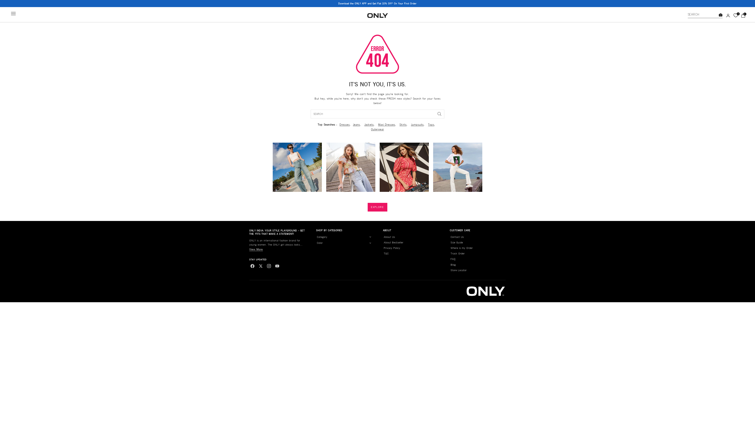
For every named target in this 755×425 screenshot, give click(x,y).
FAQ (453, 259)
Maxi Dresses (386, 124)
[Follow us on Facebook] (252, 266)
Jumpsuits (417, 124)
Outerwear (377, 129)
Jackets (369, 124)
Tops (431, 124)
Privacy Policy (392, 248)
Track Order (458, 253)
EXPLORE (377, 207)
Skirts (403, 124)
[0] (736, 16)
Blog (453, 264)
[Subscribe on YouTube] (277, 266)
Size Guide (457, 242)
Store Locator (459, 270)
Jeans (356, 124)
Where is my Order (462, 248)
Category (322, 237)
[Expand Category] (370, 237)
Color (320, 242)
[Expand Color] (370, 243)
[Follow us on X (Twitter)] (260, 266)
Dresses (345, 124)
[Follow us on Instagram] (269, 266)
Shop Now (402, 4)
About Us (389, 237)
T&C (386, 253)
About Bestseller (393, 242)
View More (256, 249)
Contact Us (457, 237)
